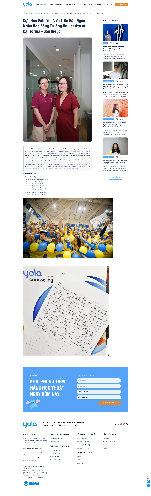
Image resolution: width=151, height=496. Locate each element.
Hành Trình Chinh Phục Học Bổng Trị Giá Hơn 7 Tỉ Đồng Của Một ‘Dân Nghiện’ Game (115, 49)
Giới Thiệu (106, 438)
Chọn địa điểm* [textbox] (83, 397)
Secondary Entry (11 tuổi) (84, 438)
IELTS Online (80, 460)
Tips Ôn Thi (107, 4)
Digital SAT (80, 456)
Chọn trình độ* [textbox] (83, 391)
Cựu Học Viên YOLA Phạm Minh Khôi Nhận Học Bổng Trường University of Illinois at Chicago (115, 87)
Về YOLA (82, 4)
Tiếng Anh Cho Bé (40, 4)
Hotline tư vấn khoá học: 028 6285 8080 (33, 454)
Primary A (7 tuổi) (55, 453)
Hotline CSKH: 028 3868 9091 (32, 457)
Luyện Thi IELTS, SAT (70, 4)
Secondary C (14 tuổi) (83, 448)
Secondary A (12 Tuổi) (83, 441)
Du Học (90, 4)
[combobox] (99, 392)
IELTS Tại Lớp (80, 463)
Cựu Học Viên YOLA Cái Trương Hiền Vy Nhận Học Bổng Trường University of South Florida (115, 125)
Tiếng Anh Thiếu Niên (54, 4)
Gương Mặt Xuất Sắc (33, 13)
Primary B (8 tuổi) (55, 456)
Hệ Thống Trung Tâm (109, 441)
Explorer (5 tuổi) (55, 441)
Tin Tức (105, 445)
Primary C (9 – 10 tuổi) (56, 460)
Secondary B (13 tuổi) (83, 445)
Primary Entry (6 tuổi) (57, 450)
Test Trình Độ (98, 4)
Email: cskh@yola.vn (29, 460)
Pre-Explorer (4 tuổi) (56, 438)
